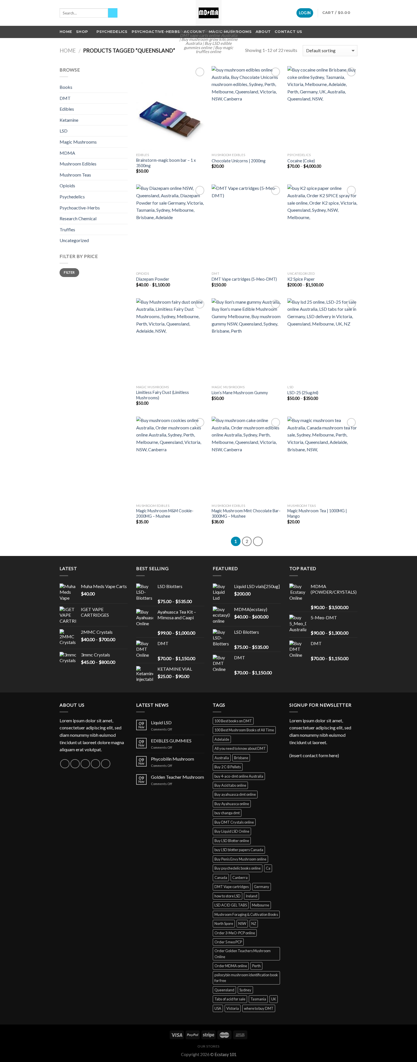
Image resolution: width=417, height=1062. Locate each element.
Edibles (67, 109)
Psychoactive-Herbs (156, 32)
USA (217, 1008)
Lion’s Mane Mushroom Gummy (240, 392)
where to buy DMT (258, 1008)
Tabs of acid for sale (229, 999)
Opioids (67, 185)
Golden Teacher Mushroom (177, 777)
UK (273, 999)
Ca (268, 868)
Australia (221, 757)
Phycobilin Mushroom (172, 758)
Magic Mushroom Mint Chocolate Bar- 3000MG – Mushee (246, 513)
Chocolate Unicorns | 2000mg (239, 160)
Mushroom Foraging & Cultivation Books (246, 914)
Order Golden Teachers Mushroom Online (242, 953)
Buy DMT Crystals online (234, 822)
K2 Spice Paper (301, 279)
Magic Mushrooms (78, 141)
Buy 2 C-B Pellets (227, 767)
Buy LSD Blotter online (231, 840)
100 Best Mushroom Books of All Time (244, 730)
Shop (82, 32)
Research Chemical (78, 218)
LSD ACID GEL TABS (230, 905)
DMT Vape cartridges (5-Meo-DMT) (244, 279)
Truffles (67, 229)
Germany (261, 886)
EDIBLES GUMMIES (171, 740)
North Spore (223, 923)
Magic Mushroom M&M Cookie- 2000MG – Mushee (164, 513)
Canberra (240, 877)
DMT (65, 98)
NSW (242, 923)
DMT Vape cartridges (231, 886)
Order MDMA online (230, 966)
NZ (253, 923)
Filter (69, 272)
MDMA (67, 153)
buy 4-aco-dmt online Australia (238, 776)
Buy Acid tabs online (230, 785)
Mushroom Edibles (78, 163)
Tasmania (258, 999)
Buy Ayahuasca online (231, 803)
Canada (220, 877)
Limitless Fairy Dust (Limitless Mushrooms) (162, 395)
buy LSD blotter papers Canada (238, 849)
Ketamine (69, 120)
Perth (256, 966)
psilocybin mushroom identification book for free (246, 978)
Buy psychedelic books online (237, 868)
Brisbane (241, 757)
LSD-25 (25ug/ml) (302, 392)
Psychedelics (112, 32)
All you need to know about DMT (240, 748)
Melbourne (260, 905)
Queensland (224, 990)
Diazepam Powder (152, 279)
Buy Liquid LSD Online (231, 831)
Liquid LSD (161, 722)
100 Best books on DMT (233, 721)
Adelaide (221, 739)
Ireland (251, 896)
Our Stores (208, 1046)
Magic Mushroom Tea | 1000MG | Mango (317, 513)
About (263, 32)
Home (66, 32)
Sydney (245, 990)
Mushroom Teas (75, 174)
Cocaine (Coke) (301, 160)
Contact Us (288, 32)
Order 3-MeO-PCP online (234, 933)
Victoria (232, 1008)
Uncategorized (74, 240)
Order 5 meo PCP (228, 942)
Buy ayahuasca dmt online (235, 794)
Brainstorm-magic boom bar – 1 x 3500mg (166, 163)
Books (66, 87)
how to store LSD (227, 896)
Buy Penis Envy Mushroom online (240, 859)
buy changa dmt (227, 813)
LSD (64, 130)
